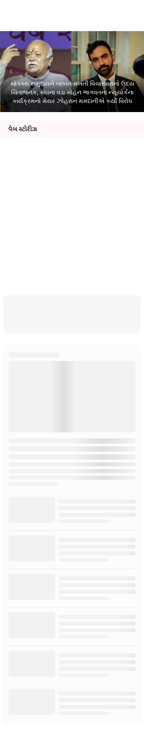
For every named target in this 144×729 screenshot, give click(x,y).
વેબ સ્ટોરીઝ (22, 129)
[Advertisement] (72, 210)
